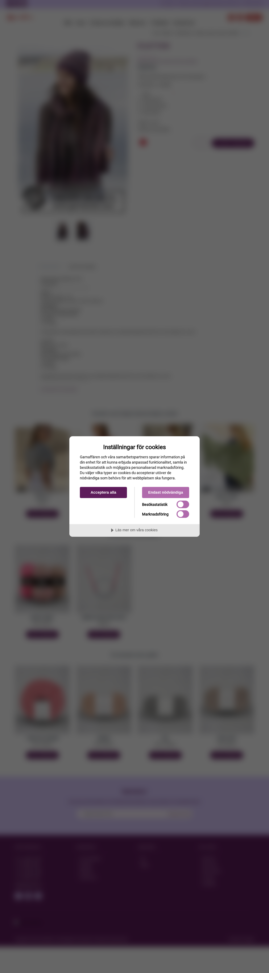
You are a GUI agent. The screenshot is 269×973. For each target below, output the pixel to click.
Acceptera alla (103, 492)
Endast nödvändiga (165, 492)
